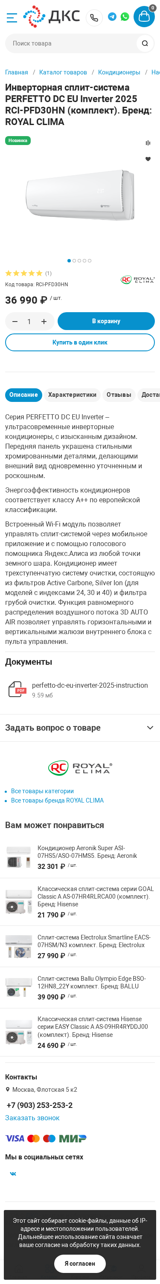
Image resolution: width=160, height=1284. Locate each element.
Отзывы (119, 394)
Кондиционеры (119, 72)
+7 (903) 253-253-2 (94, 17)
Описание (23, 394)
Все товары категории (42, 791)
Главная (16, 72)
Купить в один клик (80, 342)
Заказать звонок (32, 1118)
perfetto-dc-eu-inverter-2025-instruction (90, 685)
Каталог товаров (63, 72)
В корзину (106, 321)
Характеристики (72, 394)
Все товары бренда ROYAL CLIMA (57, 800)
